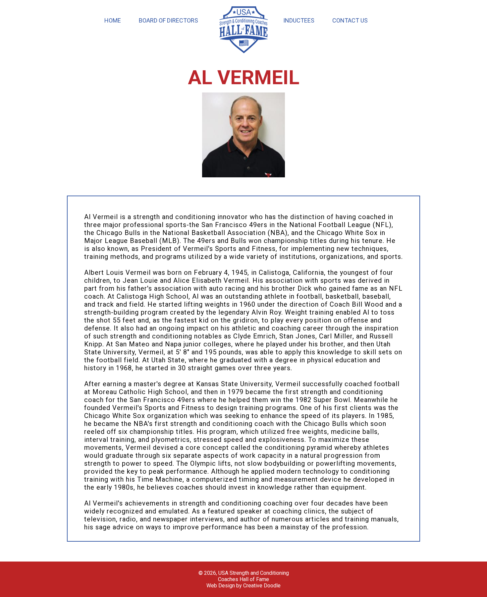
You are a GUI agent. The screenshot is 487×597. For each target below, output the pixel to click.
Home (112, 20)
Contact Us (350, 20)
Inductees (298, 20)
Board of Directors (168, 20)
